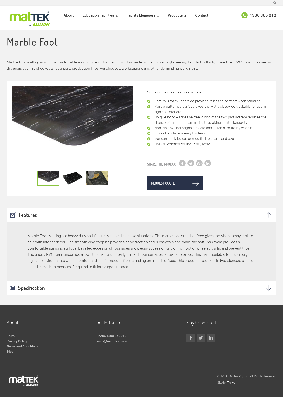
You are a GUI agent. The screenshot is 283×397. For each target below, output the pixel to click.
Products (175, 15)
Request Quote (163, 183)
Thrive (231, 382)
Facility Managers (141, 15)
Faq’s (11, 336)
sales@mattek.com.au (112, 341)
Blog (10, 351)
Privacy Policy (17, 341)
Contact (201, 15)
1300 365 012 (263, 16)
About (69, 15)
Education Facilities (98, 15)
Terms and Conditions (22, 346)
